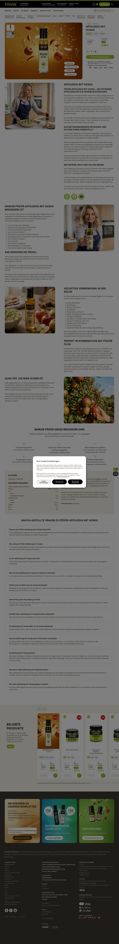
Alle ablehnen (59, 482)
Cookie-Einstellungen (44, 481)
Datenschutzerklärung (63, 476)
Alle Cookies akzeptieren (75, 481)
